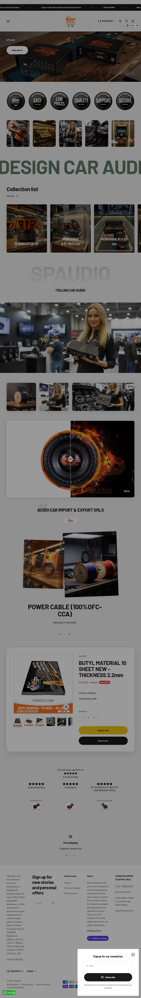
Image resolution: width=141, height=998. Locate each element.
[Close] (133, 954)
